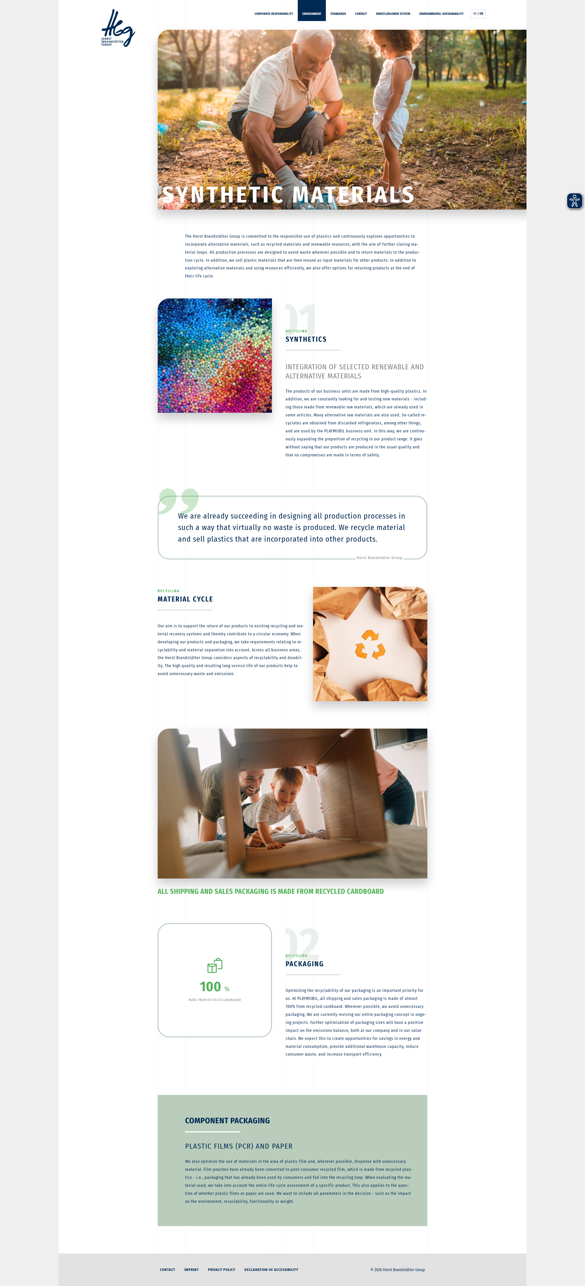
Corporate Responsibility (274, 14)
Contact (361, 14)
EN (481, 14)
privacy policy (221, 1269)
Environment (311, 14)
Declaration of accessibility (271, 1269)
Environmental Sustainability (441, 14)
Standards (338, 14)
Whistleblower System (393, 14)
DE (475, 14)
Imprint (191, 1269)
